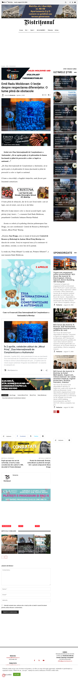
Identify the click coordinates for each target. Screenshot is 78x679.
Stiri (7, 66)
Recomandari (6, 526)
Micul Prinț (33, 395)
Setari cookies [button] (7, 674)
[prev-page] (2, 557)
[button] (66, 2)
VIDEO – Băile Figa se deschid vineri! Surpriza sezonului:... (64, 184)
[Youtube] (75, 2)
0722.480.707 (13, 659)
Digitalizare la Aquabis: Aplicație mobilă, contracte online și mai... (65, 98)
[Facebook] (70, 2)
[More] (43, 436)
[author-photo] (54, 305)
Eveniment (13, 66)
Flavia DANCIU (60, 174)
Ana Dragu (13, 395)
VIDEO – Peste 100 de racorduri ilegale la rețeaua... (64, 112)
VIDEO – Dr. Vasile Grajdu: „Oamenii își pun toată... (64, 215)
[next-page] (6, 557)
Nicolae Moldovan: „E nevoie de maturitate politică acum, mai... (63, 169)
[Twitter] (72, 2)
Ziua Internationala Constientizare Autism (14, 398)
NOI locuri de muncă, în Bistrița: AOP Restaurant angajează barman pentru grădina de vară (64, 327)
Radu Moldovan (42, 395)
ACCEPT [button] (16, 674)
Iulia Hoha (59, 88)
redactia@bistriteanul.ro (13, 657)
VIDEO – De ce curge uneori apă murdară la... (64, 128)
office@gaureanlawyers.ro (65, 661)
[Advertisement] (39, 47)
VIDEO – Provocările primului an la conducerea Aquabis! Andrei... (63, 141)
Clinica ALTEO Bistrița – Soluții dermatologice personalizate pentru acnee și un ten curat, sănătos (9, 548)
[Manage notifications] (3, 675)
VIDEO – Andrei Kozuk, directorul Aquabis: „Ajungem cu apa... (64, 156)
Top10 (21, 526)
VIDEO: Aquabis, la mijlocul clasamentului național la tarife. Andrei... (64, 82)
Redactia (12, 95)
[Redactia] (3, 95)
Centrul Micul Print (23, 395)
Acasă (3, 66)
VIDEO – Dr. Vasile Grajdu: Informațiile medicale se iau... (62, 200)
